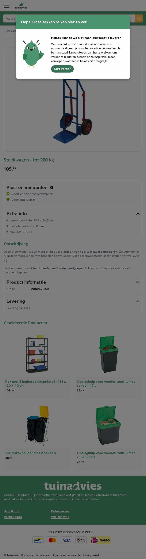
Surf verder (62, 69)
